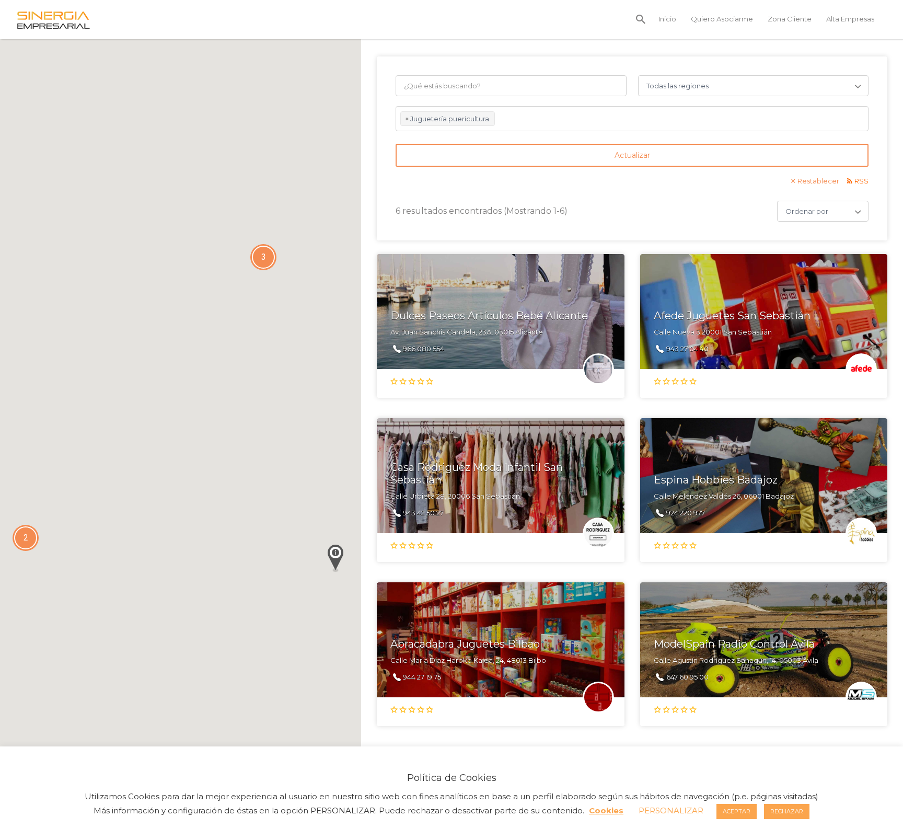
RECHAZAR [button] (786, 811)
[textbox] (500, 120)
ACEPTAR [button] (736, 811)
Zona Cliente (790, 19)
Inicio (667, 19)
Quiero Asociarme (722, 19)
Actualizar (632, 155)
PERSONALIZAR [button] (671, 810)
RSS (861, 181)
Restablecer (818, 181)
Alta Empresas (850, 19)
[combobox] (632, 118)
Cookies (606, 810)
